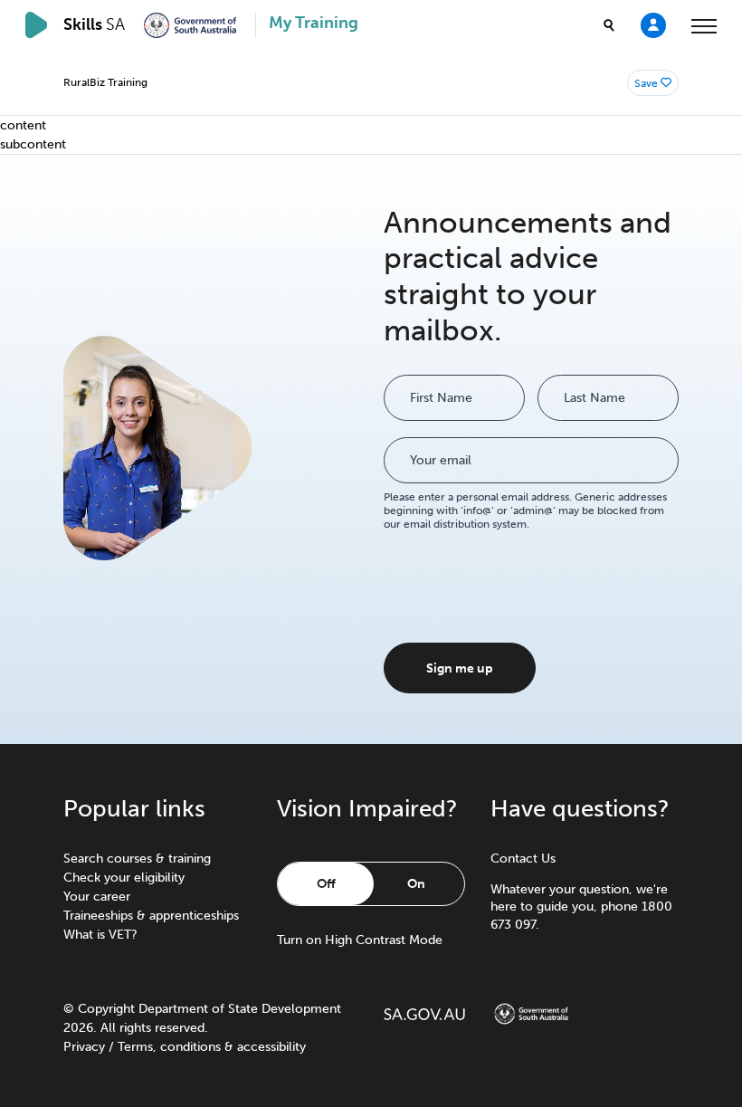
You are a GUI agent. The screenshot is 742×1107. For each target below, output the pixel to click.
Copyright (106, 1008)
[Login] (653, 24)
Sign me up (459, 668)
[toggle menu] (704, 25)
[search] (609, 25)
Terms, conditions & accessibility (212, 1047)
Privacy (84, 1047)
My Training (313, 23)
